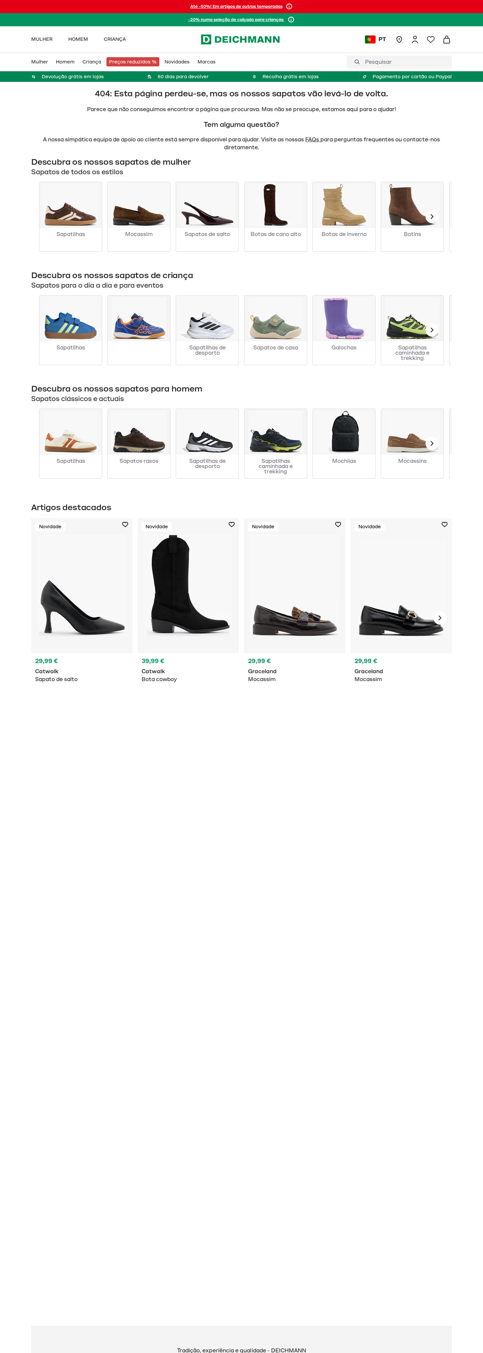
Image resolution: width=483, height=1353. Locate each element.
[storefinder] (399, 39)
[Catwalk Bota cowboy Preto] (188, 618)
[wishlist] (431, 39)
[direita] (440, 618)
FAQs (312, 140)
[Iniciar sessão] (415, 39)
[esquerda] (432, 216)
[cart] (446, 39)
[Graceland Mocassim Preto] (294, 618)
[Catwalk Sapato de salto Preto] (81, 618)
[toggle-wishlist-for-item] (125, 525)
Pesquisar (378, 62)
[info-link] (289, 7)
